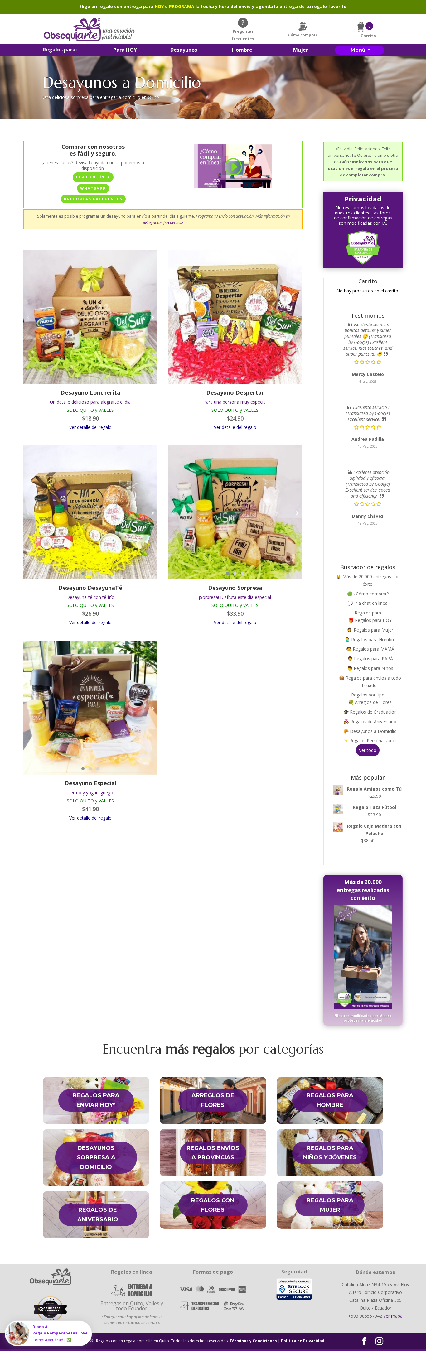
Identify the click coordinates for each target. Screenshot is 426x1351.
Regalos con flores (213, 1205)
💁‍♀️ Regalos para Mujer (370, 630)
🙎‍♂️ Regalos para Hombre (370, 639)
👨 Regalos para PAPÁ (370, 658)
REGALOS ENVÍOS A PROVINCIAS (212, 1153)
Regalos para (368, 613)
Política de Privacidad (302, 1341)
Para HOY (125, 50)
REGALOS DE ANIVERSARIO (97, 1214)
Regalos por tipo (368, 695)
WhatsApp (93, 188)
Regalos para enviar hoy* (96, 1100)
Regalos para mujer (330, 1205)
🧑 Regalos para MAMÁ (370, 649)
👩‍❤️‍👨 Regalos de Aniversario (370, 721)
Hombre (242, 50)
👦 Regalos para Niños (370, 668)
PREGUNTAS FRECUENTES (93, 199)
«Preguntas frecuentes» (163, 222)
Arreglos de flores (212, 1100)
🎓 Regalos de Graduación (370, 712)
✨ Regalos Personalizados (370, 740)
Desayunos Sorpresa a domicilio (96, 1158)
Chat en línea (93, 177)
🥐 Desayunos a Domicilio (370, 731)
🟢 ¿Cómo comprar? (368, 594)
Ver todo (367, 750)
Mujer (300, 50)
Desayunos (183, 50)
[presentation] (28, 318)
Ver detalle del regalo (90, 427)
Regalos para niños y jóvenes (330, 1153)
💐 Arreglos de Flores (370, 702)
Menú (358, 50)
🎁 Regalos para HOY (370, 620)
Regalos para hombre (330, 1100)
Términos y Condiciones (253, 1341)
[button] (79, 378)
